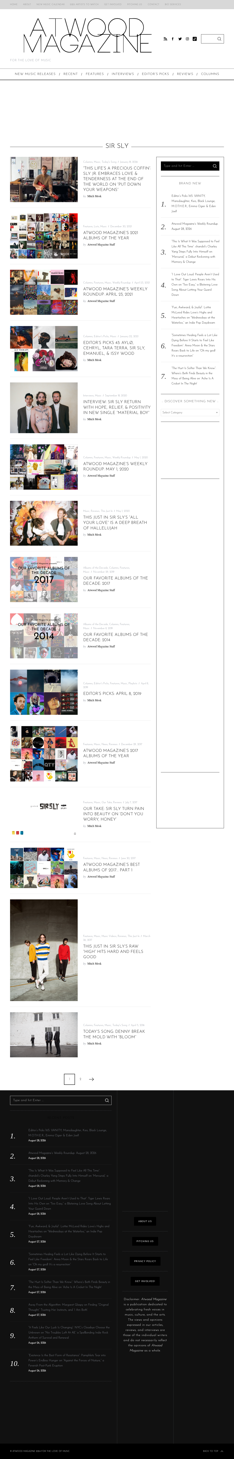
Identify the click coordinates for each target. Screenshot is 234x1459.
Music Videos (109, 936)
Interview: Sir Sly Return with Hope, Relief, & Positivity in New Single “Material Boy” (117, 407)
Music (97, 162)
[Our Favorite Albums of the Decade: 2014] (44, 636)
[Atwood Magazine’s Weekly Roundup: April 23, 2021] (44, 292)
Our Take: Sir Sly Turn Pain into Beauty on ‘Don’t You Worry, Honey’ (113, 814)
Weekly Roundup (121, 282)
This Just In (107, 511)
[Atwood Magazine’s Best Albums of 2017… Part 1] (44, 868)
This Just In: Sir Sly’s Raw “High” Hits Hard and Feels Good (113, 951)
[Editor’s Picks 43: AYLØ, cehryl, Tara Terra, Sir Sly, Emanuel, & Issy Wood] (44, 348)
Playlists (133, 683)
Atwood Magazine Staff (101, 244)
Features (88, 226)
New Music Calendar (51, 4)
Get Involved (113, 4)
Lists (96, 226)
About (27, 4)
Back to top (210, 1451)
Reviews (95, 511)
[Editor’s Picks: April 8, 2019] (44, 692)
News (105, 744)
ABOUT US (145, 1221)
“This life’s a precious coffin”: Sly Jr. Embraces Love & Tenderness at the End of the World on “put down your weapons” (117, 179)
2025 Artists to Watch (84, 4)
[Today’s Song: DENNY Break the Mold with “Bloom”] (44, 1035)
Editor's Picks (101, 336)
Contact (153, 4)
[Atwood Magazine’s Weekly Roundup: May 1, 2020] (44, 466)
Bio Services (173, 4)
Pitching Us (134, 4)
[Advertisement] (117, 111)
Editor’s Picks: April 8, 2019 (112, 694)
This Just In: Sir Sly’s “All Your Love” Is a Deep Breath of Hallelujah (115, 522)
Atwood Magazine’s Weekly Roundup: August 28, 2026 (62, 1153)
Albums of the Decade (95, 568)
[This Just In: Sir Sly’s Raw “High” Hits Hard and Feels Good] (44, 950)
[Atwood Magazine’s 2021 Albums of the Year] (44, 236)
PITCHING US (145, 1241)
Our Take (107, 802)
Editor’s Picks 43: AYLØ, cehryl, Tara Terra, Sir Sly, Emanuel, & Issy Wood (114, 348)
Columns (88, 162)
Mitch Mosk (94, 196)
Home (14, 4)
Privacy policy (145, 1261)
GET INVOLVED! (145, 1281)
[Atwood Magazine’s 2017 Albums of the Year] (44, 754)
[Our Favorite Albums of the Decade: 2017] (44, 579)
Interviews (88, 395)
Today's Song (109, 162)
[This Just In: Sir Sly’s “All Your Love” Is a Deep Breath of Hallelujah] (44, 523)
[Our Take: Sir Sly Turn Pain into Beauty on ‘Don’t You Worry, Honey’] (44, 814)
